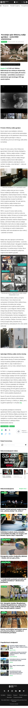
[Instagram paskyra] (12, 691)
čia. (21, 402)
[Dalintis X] (9, 430)
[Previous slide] (3, 101)
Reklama (9, 695)
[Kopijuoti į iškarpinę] (5, 433)
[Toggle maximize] (25, 86)
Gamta (11, 668)
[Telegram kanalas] (23, 691)
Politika (3, 612)
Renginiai (4, 41)
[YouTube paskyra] (20, 691)
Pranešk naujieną (15, 5)
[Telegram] (2, 433)
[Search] (22, 2)
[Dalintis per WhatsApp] (2, 430)
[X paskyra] (4, 691)
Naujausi (15, 695)
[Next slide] (24, 101)
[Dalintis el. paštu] (9, 433)
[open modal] (26, 2)
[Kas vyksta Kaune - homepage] (6, 2)
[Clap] (18, 431)
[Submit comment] (25, 444)
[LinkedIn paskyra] (16, 691)
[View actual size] (22, 86)
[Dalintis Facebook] (5, 430)
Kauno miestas (5, 539)
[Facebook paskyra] (8, 691)
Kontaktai (3, 695)
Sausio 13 (3, 68)
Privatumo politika (18, 697)
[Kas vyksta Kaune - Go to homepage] (14, 686)
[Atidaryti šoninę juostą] (1, 6)
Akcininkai (9, 697)
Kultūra (3, 492)
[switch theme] (24, 2)
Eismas (3, 515)
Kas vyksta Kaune (20, 41)
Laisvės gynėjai (4, 426)
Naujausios (6, 5)
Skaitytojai (12, 650)
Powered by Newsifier (14, 703)
